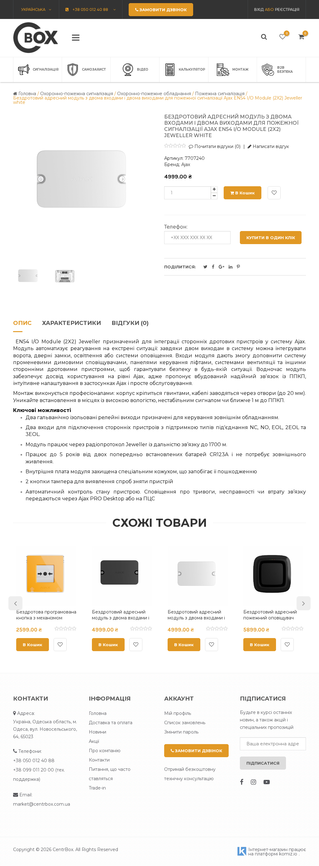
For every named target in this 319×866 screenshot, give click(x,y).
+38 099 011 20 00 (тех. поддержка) (39, 774)
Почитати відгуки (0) (216, 146)
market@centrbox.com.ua (41, 804)
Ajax (185, 164)
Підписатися (262, 763)
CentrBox (63, 849)
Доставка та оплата (110, 722)
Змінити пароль (181, 732)
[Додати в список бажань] (274, 192)
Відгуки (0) (130, 323)
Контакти (99, 760)
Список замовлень (184, 722)
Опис (22, 323)
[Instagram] (253, 782)
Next (304, 603)
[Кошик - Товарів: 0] (301, 37)
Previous (15, 603)
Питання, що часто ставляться (110, 773)
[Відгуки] (175, 146)
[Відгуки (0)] (63, 629)
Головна (98, 713)
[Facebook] (241, 782)
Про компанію (105, 750)
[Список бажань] (282, 37)
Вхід (259, 9)
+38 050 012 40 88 (34, 760)
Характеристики (71, 323)
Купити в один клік (270, 237)
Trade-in (97, 788)
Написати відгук (270, 146)
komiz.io (288, 854)
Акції (94, 741)
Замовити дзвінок (198, 750)
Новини (97, 732)
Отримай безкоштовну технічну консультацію (190, 773)
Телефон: (176, 227)
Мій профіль (177, 713)
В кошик (244, 192)
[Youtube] (267, 782)
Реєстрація (287, 9)
